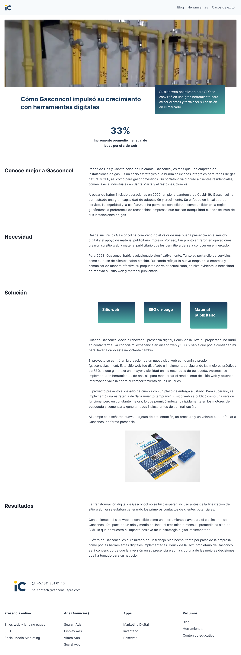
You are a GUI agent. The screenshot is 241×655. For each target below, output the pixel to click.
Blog (180, 7)
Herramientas (198, 7)
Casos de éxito (223, 7)
